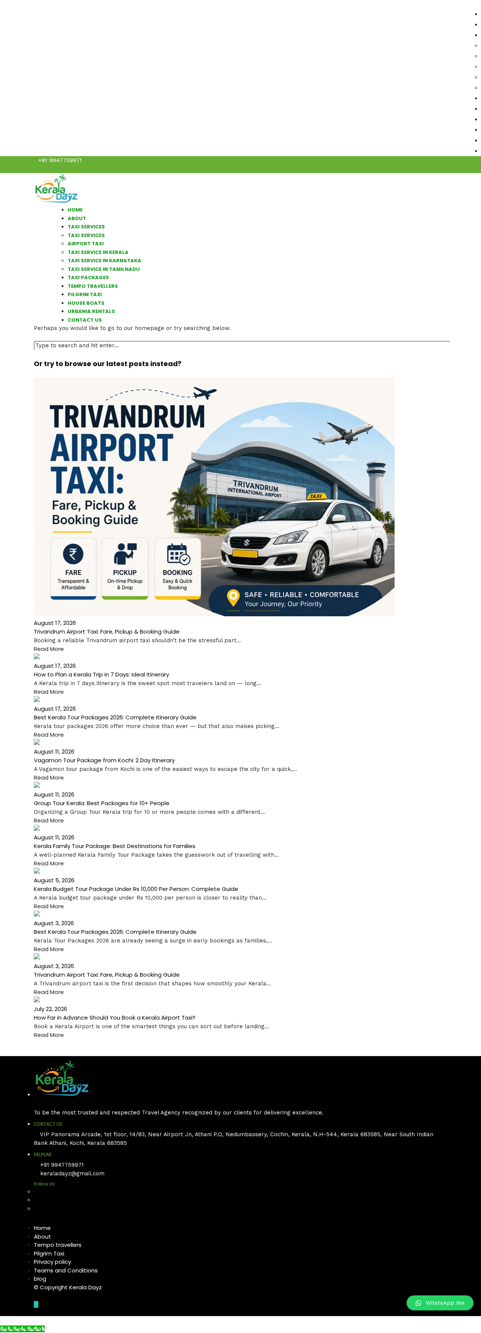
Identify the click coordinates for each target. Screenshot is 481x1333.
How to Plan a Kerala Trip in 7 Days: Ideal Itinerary (101, 674)
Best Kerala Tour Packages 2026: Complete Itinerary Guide (115, 717)
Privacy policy (52, 1262)
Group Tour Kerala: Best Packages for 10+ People (101, 803)
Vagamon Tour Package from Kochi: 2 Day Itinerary (104, 760)
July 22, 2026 (50, 1009)
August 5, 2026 (54, 880)
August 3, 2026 (54, 923)
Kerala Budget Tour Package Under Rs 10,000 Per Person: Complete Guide (136, 889)
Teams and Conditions (66, 1270)
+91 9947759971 (60, 160)
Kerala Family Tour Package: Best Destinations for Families (114, 846)
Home (42, 1228)
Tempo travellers (58, 1245)
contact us (85, 320)
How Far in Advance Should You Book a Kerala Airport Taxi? (114, 1017)
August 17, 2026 (55, 623)
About (42, 1236)
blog (40, 1279)
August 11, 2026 (54, 751)
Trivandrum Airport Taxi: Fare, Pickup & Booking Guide (107, 631)
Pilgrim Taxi (49, 1253)
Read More (49, 649)
